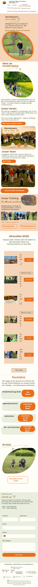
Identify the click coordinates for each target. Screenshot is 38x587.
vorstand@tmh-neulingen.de (19, 572)
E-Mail (4, 524)
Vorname (5, 516)
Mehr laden (19, 370)
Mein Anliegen (7, 541)
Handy (4, 532)
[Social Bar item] (3, 571)
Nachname (23, 516)
